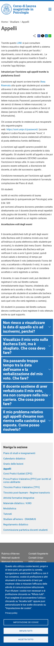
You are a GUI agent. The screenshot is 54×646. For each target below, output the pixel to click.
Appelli (7, 468)
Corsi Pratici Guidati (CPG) (17, 473)
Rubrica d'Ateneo (10, 553)
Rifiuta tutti (25, 631)
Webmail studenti (10, 557)
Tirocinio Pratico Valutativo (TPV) (21, 487)
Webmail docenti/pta (12, 561)
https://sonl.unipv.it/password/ (22, 129)
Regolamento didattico (15, 524)
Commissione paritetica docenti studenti (25, 529)
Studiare (14, 21)
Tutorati (7, 513)
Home (50, 9)
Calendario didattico (14, 458)
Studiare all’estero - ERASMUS (19, 519)
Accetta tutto (25, 639)
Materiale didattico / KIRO (17, 503)
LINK (19, 43)
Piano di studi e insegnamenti (19, 453)
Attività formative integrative (18, 497)
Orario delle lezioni (13, 463)
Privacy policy (11, 613)
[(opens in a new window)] (38, 35)
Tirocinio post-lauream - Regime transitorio (26, 492)
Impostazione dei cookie (25, 622)
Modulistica (9, 508)
